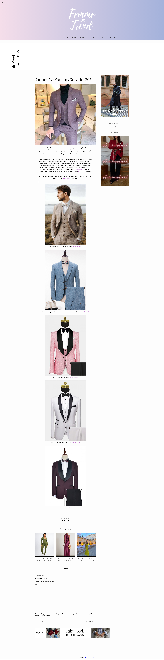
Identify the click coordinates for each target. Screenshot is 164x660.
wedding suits (67, 178)
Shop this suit (77, 246)
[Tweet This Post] (62, 520)
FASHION (57, 37)
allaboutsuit (78, 169)
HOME (50, 37)
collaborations (67, 522)
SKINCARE (74, 37)
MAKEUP (65, 37)
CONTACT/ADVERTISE (108, 37)
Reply (36, 584)
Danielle (37, 574)
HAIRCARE (82, 37)
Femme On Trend (74, 658)
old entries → (90, 622)
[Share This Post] (64, 520)
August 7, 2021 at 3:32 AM (40, 575)
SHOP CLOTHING (93, 37)
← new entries (40, 622)
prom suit (81, 171)
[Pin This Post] (66, 520)
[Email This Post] (68, 520)
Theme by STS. (90, 658)
